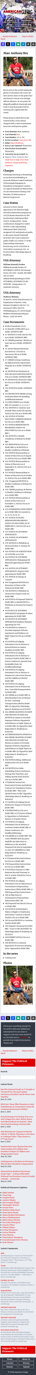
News (9, 24)
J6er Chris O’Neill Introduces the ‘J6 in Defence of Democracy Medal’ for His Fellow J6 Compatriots (17, 1312)
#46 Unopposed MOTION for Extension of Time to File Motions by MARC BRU (17, 585)
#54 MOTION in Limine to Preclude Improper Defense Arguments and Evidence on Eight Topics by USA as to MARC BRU (18, 633)
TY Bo (3, 1266)
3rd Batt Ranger (8, 1307)
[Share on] (23, 44)
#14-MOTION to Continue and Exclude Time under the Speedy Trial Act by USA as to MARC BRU (18, 410)
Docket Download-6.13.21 (15, 326)
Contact (9, 1363)
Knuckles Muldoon (9, 1330)
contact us (23, 1037)
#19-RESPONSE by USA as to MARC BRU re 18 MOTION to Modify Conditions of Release (17, 447)
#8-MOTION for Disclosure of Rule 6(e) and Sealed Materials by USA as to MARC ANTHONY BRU (18, 374)
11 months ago (21, 1341)
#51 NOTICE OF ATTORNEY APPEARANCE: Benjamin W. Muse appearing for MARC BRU (19, 613)
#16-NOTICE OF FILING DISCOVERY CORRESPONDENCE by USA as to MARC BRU (18, 419)
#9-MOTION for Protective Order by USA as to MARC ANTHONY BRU (18, 382)
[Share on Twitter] (8, 44)
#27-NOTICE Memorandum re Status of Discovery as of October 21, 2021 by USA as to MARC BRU (18, 475)
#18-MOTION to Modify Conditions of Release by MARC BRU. (18, 439)
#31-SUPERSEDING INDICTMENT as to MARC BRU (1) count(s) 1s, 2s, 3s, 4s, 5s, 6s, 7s (18, 512)
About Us (26, 1359)
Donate (18, 28)
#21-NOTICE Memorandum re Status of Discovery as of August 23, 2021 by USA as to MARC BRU (18, 456)
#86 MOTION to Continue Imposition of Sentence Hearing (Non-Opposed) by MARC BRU (18, 945)
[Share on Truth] (3, 44)
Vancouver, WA (25, 140)
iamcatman (6, 1291)
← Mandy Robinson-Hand (9, 37)
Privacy (26, 1363)
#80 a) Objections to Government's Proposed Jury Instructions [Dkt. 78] (17, 898)
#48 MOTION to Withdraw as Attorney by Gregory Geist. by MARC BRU (17, 594)
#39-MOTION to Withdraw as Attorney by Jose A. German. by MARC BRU (17, 546)
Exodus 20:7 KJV (7, 1280)
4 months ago (11, 1277)
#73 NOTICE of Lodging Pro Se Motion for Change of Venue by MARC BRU (18, 805)
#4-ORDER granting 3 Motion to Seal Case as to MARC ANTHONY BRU (18, 343)
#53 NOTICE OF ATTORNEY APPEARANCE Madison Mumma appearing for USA (18, 622)
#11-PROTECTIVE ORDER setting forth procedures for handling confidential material (18, 396)
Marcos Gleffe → (28, 36)
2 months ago (12, 1262)
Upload (26, 1367)
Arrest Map (26, 24)
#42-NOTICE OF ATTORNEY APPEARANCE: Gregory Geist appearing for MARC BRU (17, 571)
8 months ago (18, 1314)
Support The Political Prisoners (14, 1063)
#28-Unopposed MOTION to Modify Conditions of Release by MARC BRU (18, 484)
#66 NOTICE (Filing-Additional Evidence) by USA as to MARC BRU (18, 763)
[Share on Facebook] (13, 44)
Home (9, 21)
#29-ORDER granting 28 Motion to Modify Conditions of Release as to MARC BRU (18, 492)
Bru (18, 134)
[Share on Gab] (18, 44)
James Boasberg (17, 143)
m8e (2, 1253)
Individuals (26, 21)
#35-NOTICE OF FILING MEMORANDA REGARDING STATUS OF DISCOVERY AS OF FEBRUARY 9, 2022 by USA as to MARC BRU (17, 523)
